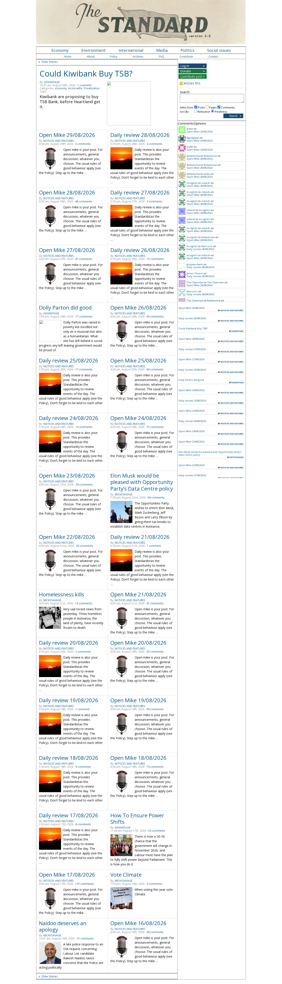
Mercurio (206, 246)
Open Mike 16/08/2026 (138, 923)
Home (67, 56)
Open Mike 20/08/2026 (138, 642)
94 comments (155, 709)
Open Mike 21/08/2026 (138, 594)
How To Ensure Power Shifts (137, 818)
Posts (201, 107)
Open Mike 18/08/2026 (138, 757)
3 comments (83, 144)
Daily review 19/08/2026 (68, 700)
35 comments (155, 652)
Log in (184, 66)
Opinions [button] (200, 123)
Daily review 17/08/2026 (68, 815)
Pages (213, 107)
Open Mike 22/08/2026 (67, 536)
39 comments (84, 484)
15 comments (155, 259)
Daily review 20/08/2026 (68, 642)
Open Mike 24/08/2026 (138, 418)
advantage (52, 82)
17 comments (84, 316)
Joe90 (190, 146)
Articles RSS (192, 83)
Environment (93, 50)
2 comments (154, 201)
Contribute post (191, 76)
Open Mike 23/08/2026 (67, 475)
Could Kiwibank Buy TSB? (86, 73)
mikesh (205, 183)
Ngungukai (193, 137)
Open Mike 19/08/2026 (138, 700)
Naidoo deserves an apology (62, 926)
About (91, 56)
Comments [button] (186, 123)
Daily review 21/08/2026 (140, 536)
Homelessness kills (61, 594)
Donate (185, 71)
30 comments (84, 546)
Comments (228, 107)
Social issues (219, 50)
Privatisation (91, 88)
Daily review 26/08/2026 (140, 250)
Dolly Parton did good (65, 307)
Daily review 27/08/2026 (140, 192)
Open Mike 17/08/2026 (67, 874)
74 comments (155, 767)
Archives (138, 56)
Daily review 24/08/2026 (68, 418)
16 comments (83, 603)
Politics (187, 50)
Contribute (186, 56)
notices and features (58, 141)
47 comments (83, 259)
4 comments (154, 144)
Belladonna (193, 155)
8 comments (83, 824)
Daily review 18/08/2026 (68, 757)
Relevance (203, 112)
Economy (60, 50)
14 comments (84, 427)
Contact (213, 56)
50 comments (156, 831)
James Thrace (195, 273)
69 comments (156, 497)
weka (190, 128)
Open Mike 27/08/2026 (67, 250)
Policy (113, 56)
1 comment (84, 85)
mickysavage (123, 494)
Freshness (221, 112)
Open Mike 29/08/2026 (67, 134)
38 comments (155, 932)
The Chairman (195, 282)
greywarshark (195, 264)
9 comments (83, 767)
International (131, 50)
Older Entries (49, 62)
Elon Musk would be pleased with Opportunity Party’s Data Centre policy (141, 482)
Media (162, 50)
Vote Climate (126, 874)
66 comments (155, 369)
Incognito (192, 183)
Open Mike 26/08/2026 (138, 307)
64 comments (155, 316)
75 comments (155, 427)
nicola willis (75, 88)
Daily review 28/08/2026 (140, 134)
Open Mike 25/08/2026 (138, 360)
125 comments (84, 884)
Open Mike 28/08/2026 (67, 192)
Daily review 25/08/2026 (68, 360)
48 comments (83, 201)
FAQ (161, 56)
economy (61, 88)
